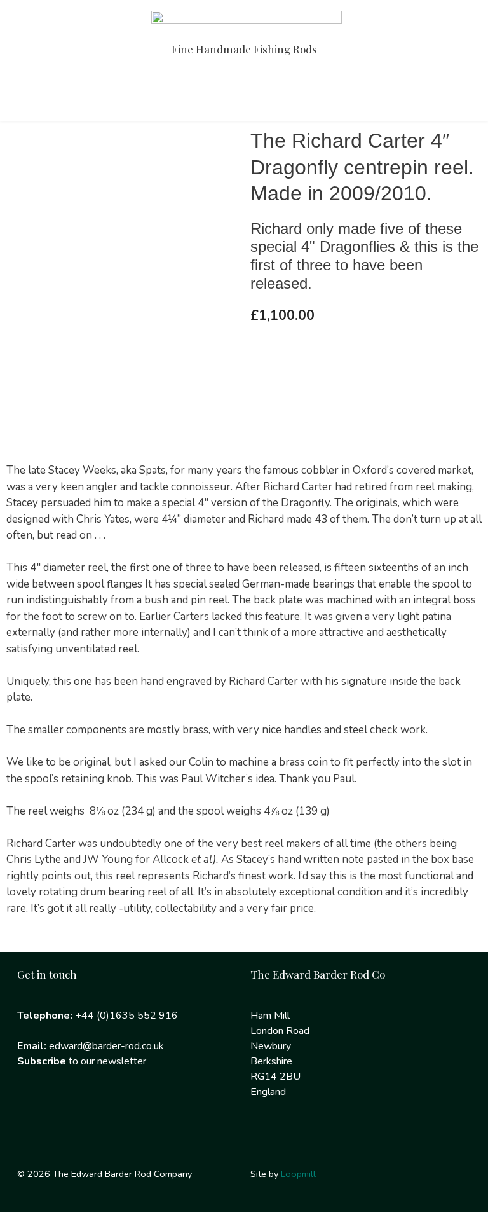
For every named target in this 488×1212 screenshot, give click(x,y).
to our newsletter (81, 1061)
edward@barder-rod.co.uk (106, 1046)
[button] (244, 95)
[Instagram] (74, 1113)
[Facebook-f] (33, 1113)
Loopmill (298, 1173)
